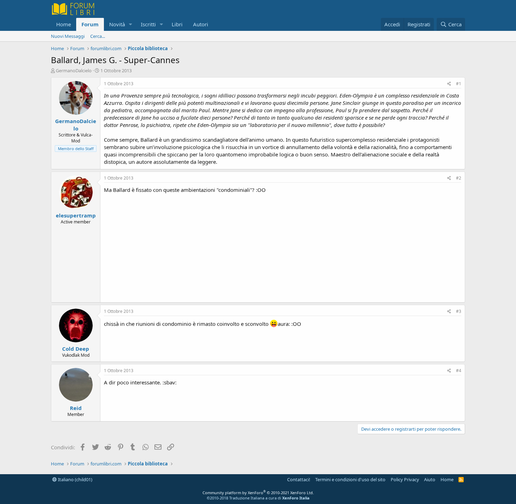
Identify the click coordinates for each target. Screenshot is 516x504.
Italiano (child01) (74, 479)
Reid (76, 407)
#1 (458, 84)
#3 (458, 311)
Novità (117, 24)
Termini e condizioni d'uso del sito (350, 479)
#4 (458, 371)
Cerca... (97, 36)
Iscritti (148, 24)
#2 (458, 178)
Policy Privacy (405, 479)
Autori (200, 24)
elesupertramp (76, 215)
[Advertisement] (282, 246)
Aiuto (429, 479)
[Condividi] (449, 84)
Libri (177, 24)
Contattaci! (298, 479)
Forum (90, 24)
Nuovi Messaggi (68, 36)
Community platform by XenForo (258, 492)
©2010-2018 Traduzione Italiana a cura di (258, 497)
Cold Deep (75, 348)
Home (63, 24)
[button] (130, 24)
